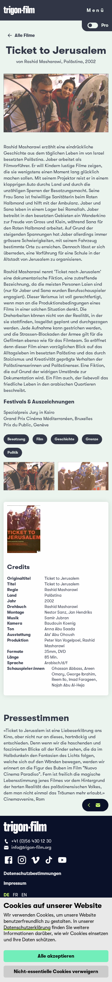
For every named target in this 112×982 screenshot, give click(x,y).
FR (15, 894)
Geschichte (64, 439)
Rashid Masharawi (42, 61)
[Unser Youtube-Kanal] (62, 860)
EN (24, 894)
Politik (12, 452)
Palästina (73, 61)
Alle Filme (25, 35)
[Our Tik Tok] (49, 860)
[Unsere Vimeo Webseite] (35, 860)
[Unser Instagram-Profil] (22, 860)
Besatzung (16, 439)
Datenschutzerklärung (27, 927)
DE (6, 894)
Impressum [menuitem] (15, 883)
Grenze (92, 439)
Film (39, 439)
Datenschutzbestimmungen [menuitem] (32, 873)
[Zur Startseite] (41, 10)
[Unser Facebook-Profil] (8, 860)
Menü (96, 11)
